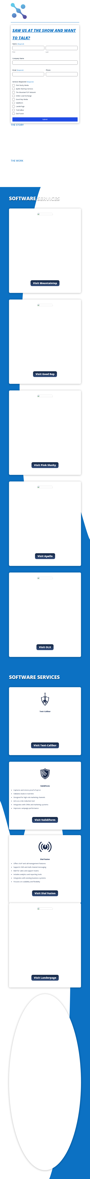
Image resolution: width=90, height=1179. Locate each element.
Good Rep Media (22, 99)
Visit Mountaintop (45, 283)
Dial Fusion (20, 113)
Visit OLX (45, 647)
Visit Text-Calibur (45, 745)
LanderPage (20, 106)
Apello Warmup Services (24, 89)
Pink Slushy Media (22, 85)
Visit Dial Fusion (45, 893)
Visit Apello (45, 556)
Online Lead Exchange (24, 96)
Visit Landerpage (45, 977)
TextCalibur (20, 110)
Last (47, 52)
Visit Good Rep (45, 374)
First (13, 52)
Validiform (19, 103)
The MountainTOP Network (26, 92)
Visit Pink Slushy (45, 465)
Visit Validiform (45, 820)
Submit (45, 119)
